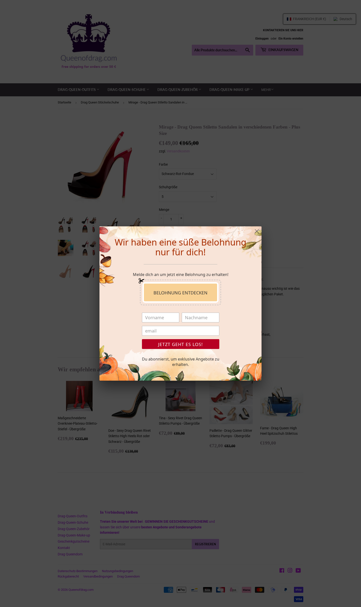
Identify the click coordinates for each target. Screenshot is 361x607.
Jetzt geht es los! (180, 344)
